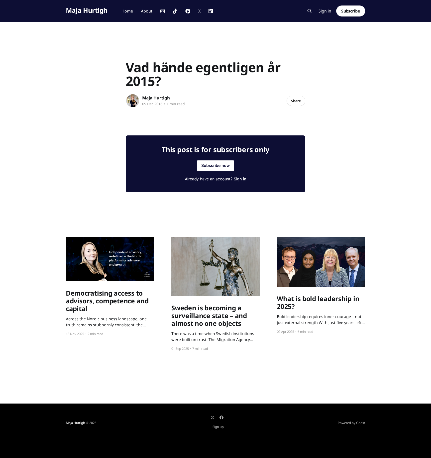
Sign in (325, 11)
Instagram (162, 11)
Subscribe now (215, 165)
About (146, 11)
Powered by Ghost (351, 423)
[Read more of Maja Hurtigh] (133, 101)
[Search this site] (310, 11)
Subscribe (350, 11)
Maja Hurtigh (87, 10)
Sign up (218, 427)
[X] (213, 418)
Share (296, 100)
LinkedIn (211, 11)
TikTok (175, 11)
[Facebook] (221, 418)
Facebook (187, 11)
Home (127, 11)
